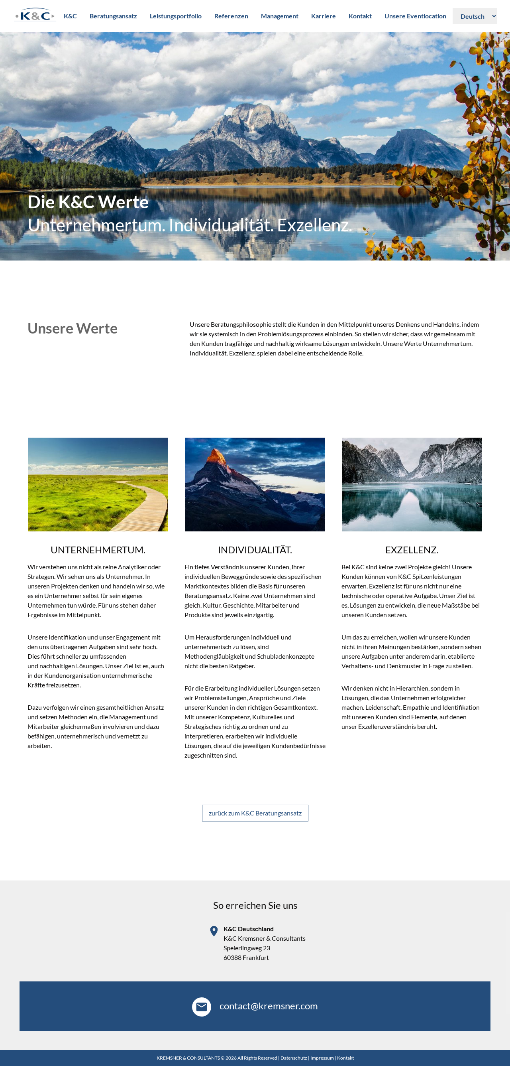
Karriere (323, 16)
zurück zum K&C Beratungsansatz (255, 813)
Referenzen (231, 16)
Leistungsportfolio (176, 16)
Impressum (322, 1058)
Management (279, 16)
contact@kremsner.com (268, 1005)
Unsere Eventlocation (415, 16)
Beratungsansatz (113, 16)
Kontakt (360, 16)
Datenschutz (293, 1058)
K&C (70, 16)
